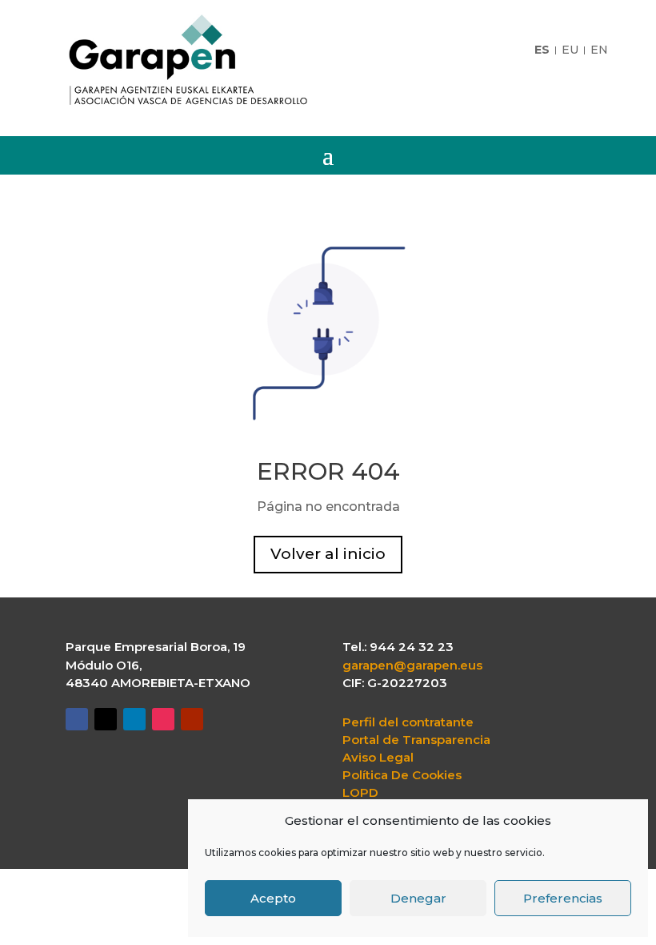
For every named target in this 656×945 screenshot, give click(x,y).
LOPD (360, 792)
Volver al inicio (328, 554)
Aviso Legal (378, 757)
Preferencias (562, 898)
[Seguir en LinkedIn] (134, 719)
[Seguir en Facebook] (77, 719)
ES (542, 50)
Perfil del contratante (408, 722)
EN (599, 50)
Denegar (418, 898)
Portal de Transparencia (416, 740)
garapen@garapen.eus (412, 665)
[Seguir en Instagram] (163, 719)
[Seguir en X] (105, 719)
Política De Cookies (402, 775)
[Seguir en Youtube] (192, 719)
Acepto (273, 898)
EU (570, 50)
